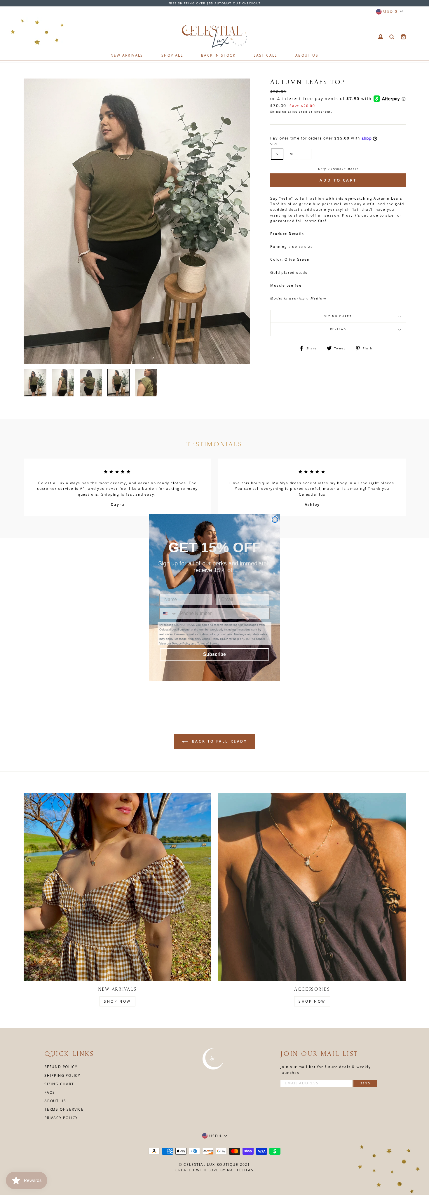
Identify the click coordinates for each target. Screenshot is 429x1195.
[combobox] (168, 613)
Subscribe (214, 654)
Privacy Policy (181, 643)
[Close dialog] (275, 519)
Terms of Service (208, 643)
